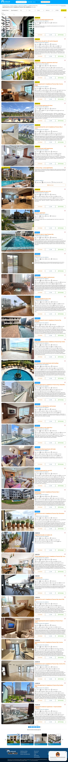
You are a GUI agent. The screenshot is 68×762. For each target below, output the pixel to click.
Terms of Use (36, 755)
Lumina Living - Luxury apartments (44, 167)
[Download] (12, 751)
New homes (29, 1)
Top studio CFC (38, 578)
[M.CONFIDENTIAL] (44, 735)
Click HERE (29, 760)
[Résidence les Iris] (58, 735)
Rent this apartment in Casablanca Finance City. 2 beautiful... (50, 384)
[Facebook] (48, 754)
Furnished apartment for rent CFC (43, 470)
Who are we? (36, 751)
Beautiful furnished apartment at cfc (44, 19)
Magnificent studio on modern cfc (43, 535)
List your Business (23, 752)
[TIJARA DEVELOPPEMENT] (31, 735)
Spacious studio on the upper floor (43, 427)
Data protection (37, 757)
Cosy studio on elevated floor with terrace (45, 406)
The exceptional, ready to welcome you (44, 277)
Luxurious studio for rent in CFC (43, 298)
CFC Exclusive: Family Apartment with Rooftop (46, 363)
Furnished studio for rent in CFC (43, 191)
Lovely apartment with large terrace (44, 148)
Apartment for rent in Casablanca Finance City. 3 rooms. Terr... (50, 663)
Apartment (37, 255)
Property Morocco (5, 5)
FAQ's (35, 754)
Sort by (2, 13)
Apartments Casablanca (23, 5)
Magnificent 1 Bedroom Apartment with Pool (46, 62)
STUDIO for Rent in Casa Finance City (44, 234)
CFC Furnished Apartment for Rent (43, 105)
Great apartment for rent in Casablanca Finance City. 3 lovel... (50, 341)
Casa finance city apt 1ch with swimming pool (46, 41)
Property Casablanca (14, 5)
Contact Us (36, 752)
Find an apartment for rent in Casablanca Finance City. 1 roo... (50, 556)
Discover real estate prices (25, 754)
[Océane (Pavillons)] (18, 735)
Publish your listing (45, 1)
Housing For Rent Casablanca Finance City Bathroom (52, 5)
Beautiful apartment (40, 212)
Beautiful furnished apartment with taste (45, 449)
